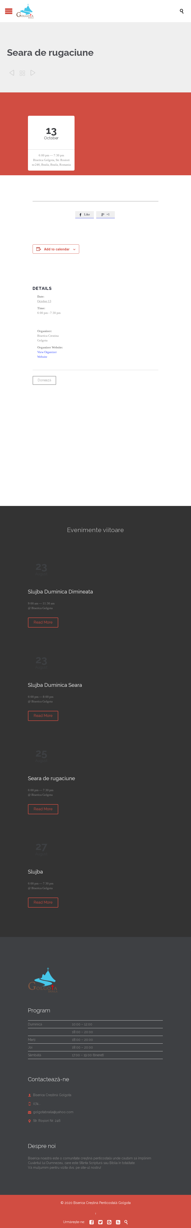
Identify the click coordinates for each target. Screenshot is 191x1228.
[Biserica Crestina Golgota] (97, 11)
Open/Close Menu (8, 11)
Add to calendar (56, 249)
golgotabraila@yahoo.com (50, 1112)
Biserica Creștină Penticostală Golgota (102, 1203)
